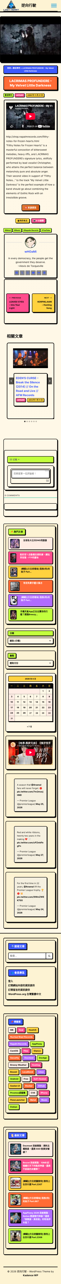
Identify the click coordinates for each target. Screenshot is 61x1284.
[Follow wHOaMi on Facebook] (16, 272)
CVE (33, 1093)
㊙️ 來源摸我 (30, 207)
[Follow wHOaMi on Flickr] (38, 272)
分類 (12, 633)
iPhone (44, 1093)
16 (49, 702)
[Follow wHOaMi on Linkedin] (44, 272)
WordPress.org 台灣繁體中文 (24, 994)
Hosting (36, 1065)
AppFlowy (37, 1044)
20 (30, 707)
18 (18, 707)
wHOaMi (19, 95)
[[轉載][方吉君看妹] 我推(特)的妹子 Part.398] (13, 571)
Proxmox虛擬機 (17, 1093)
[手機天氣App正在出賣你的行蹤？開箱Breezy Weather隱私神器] (13, 614)
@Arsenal (36, 784)
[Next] (49, 381)
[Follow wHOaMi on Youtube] (33, 272)
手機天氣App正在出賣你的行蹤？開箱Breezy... (34, 613)
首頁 (9, 68)
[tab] (25, 421)
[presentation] (30, 360)
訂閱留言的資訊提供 (19, 989)
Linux (41, 1072)
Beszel (13, 1072)
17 (12, 707)
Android (14, 1079)
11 (18, 702)
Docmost (29, 1058)
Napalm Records (31, 230)
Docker (29, 1086)
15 (43, 702)
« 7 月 (29, 726)
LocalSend (27, 1072)
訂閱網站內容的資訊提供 (21, 985)
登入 (10, 981)
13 (30, 702)
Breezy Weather (18, 1065)
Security (14, 1058)
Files (26, 1051)
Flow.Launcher (17, 1100)
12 (24, 702)
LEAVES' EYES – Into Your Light (16, 303)
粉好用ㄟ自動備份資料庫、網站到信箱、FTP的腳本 (35, 556)
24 (11, 713)
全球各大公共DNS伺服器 (35, 540)
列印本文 (24, 220)
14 (37, 702)
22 (43, 707)
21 (37, 707)
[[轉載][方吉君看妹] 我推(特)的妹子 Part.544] (13, 600)
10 (11, 702)
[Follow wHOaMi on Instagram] (27, 272)
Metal (8, 230)
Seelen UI (15, 1086)
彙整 (12, 655)
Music (17, 230)
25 (18, 713)
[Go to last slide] (11, 381)
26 (24, 713)
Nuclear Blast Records (21, 1037)
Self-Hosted (40, 1079)
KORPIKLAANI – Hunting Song (44, 303)
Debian (13, 1107)
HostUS (32, 1030)
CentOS (14, 1051)
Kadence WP (30, 1275)
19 (24, 707)
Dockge (43, 1058)
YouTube (46, 230)
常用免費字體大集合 (32, 583)
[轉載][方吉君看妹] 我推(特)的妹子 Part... (35, 570)
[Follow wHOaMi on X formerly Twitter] (22, 272)
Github (41, 1086)
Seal (21, 1030)
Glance (37, 1051)
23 (49, 707)
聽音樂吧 (16, 68)
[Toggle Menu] (54, 5)
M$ (11, 1030)
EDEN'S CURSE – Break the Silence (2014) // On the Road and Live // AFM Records (28, 386)
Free (26, 1079)
